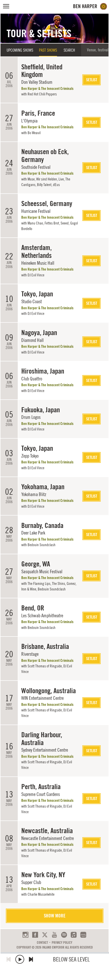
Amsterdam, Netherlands (36, 251)
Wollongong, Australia (48, 690)
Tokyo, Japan (37, 294)
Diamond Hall (32, 340)
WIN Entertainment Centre (42, 698)
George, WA (35, 564)
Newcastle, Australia (47, 830)
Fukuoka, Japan (40, 409)
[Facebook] (35, 935)
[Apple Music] (74, 935)
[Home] (90, 6)
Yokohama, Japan (42, 486)
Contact (42, 942)
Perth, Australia (41, 786)
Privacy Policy (62, 942)
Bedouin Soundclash (42, 545)
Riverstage (30, 654)
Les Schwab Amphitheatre (42, 615)
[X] (45, 935)
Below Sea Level (71, 959)
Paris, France (38, 113)
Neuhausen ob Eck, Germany (45, 155)
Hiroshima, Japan (42, 371)
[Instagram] (25, 935)
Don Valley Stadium (36, 82)
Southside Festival (35, 167)
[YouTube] (54, 935)
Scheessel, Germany (46, 203)
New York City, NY (43, 874)
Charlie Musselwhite (41, 894)
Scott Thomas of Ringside (45, 666)
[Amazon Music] (83, 935)
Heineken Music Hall (37, 263)
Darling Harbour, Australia (41, 738)
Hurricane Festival (35, 211)
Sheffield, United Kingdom (41, 71)
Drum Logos (31, 417)
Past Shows (48, 50)
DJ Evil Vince (36, 275)
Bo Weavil (34, 133)
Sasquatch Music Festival (41, 571)
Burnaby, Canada (42, 525)
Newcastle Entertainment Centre (47, 838)
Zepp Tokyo (30, 456)
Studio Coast (31, 301)
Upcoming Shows (20, 50)
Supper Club (31, 882)
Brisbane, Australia (45, 646)
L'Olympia (29, 121)
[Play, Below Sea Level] (19, 959)
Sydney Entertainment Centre (44, 750)
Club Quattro (31, 378)
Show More (54, 915)
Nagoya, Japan (39, 332)
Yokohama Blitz (33, 494)
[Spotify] (64, 935)
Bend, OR (32, 608)
